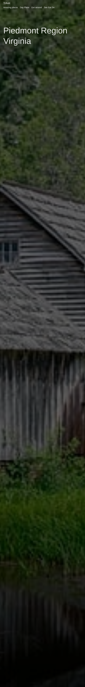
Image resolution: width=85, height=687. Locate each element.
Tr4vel (6, 3)
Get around (36, 7)
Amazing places (10, 7)
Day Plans (24, 7)
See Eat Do (49, 7)
